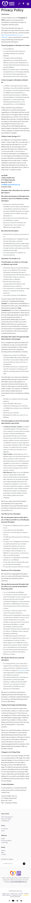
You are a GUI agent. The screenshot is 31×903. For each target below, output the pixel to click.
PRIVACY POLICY (6, 893)
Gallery (3, 850)
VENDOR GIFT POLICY (17, 895)
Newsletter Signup (7, 859)
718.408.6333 (5, 821)
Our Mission (4, 829)
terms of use (23, 670)
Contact (3, 854)
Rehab (3, 839)
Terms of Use (13, 893)
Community (4, 842)
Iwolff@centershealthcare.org (10, 184)
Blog (2, 852)
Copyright (20, 893)
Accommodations (6, 841)
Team (3, 831)
